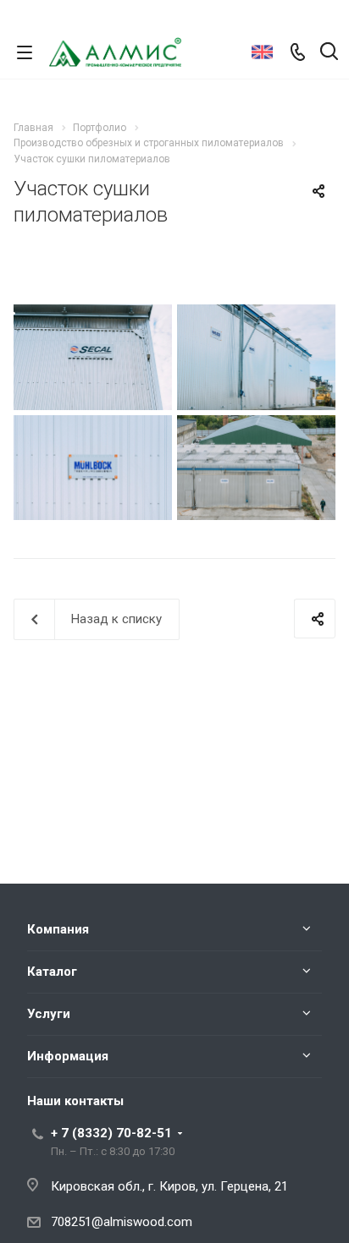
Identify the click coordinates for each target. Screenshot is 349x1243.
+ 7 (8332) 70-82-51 (111, 1133)
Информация (67, 1056)
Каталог (52, 971)
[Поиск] (329, 53)
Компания (58, 929)
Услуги (48, 1013)
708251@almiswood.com (121, 1221)
